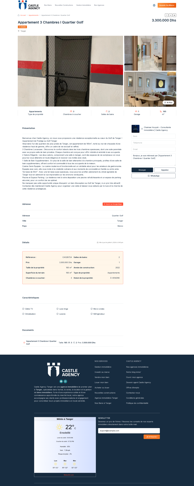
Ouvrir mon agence (134, 377)
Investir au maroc (102, 372)
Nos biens (48, 5)
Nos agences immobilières (137, 367)
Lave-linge (63, 309)
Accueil (23, 15)
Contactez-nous (133, 393)
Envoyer (142, 170)
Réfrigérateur (99, 314)
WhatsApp (154, 176)
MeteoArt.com (69, 475)
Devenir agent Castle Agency (138, 382)
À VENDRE (22, 27)
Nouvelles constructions (64, 5)
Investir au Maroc (166, 5)
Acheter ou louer (102, 387)
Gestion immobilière (83, 5)
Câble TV (29, 309)
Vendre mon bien (102, 377)
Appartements (34, 15)
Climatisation (30, 314)
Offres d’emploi (132, 387)
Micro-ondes (98, 309)
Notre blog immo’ (133, 372)
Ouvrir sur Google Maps (114, 204)
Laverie (62, 314)
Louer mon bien (101, 382)
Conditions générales (135, 398)
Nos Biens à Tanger (103, 403)
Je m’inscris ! (151, 437)
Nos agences (99, 5)
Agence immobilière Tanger (106, 398)
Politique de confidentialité (137, 403)
